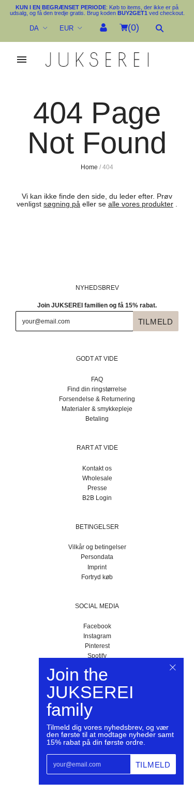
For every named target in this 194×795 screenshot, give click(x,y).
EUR (66, 28)
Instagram (97, 636)
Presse (97, 488)
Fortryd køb (97, 577)
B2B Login (97, 498)
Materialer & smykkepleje (97, 409)
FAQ (97, 379)
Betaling (97, 418)
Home (89, 167)
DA (34, 28)
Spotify (97, 655)
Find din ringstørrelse (97, 389)
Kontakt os (97, 468)
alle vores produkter (140, 204)
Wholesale (97, 478)
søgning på (61, 204)
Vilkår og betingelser (97, 547)
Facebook (97, 626)
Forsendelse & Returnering (97, 399)
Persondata (97, 557)
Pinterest (97, 646)
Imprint (97, 567)
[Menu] (22, 59)
